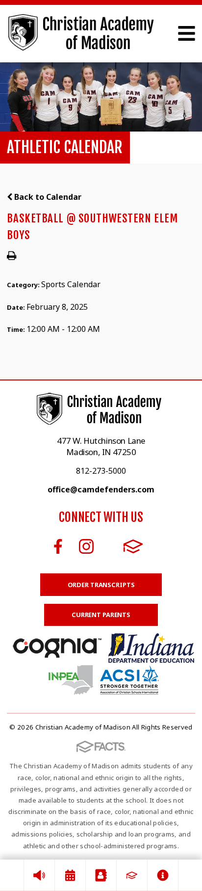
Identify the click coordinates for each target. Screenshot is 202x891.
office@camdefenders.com (101, 489)
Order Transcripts (101, 584)
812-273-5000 (101, 470)
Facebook (58, 546)
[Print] (11, 256)
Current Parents (101, 614)
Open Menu (186, 33)
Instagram (86, 546)
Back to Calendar (46, 196)
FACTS (133, 546)
